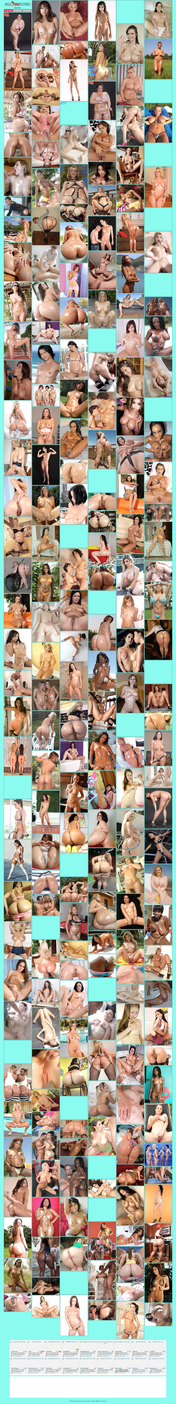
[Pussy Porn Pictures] (18, 4)
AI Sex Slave (8, 10)
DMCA (97, 1401)
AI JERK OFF (17, 10)
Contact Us (103, 1401)
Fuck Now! (26, 10)
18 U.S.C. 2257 (90, 1401)
